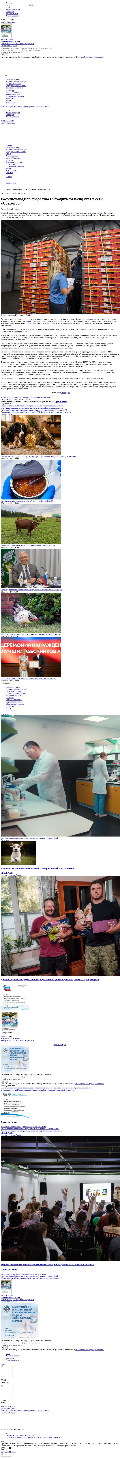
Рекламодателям (12, 16)
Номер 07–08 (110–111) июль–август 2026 (17, 44)
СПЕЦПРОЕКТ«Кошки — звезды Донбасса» (12, 874)
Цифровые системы (13, 84)
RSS (7, 1433)
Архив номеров (12, 14)
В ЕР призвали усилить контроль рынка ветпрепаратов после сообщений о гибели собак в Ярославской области (46, 1088)
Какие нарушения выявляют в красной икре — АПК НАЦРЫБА (27, 501)
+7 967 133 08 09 (7, 121)
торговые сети (36, 397)
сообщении (30, 321)
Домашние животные (14, 88)
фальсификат (48, 397)
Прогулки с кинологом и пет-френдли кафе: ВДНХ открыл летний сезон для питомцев (36, 412)
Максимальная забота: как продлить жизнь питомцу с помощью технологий (31, 1131)
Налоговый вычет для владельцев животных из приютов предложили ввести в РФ (34, 410)
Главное (9, 145)
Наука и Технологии (14, 92)
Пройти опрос (61, 402)
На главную (6, 683)
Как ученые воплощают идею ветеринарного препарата (23, 1127)
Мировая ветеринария (14, 94)
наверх (4, 1364)
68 (7, 55)
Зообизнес (10, 90)
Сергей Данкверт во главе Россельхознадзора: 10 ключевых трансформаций (31, 590)
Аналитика (10, 98)
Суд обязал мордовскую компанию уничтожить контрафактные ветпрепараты (32, 408)
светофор (25, 397)
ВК (69, 393)
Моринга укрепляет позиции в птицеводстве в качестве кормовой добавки (31, 634)
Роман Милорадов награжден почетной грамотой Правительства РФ (28, 679)
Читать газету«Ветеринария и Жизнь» (11, 40)
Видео (8, 100)
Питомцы (5, 840)
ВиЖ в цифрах (11, 171)
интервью (5, 714)
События (9, 173)
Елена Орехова (13, 209)
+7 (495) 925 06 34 (8, 1406)
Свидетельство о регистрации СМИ (20, 1435)
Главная (9, 177)
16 (3, 1081)
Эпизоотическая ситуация (16, 82)
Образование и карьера (15, 96)
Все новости (11, 103)
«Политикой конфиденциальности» (89, 57)
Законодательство (13, 79)
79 (7, 1081)
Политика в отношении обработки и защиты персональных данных (33, 1437)
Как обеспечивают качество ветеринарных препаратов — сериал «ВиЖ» (30, 838)
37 (6, 1347)
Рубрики (10, 3)
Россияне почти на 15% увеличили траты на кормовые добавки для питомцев (32, 406)
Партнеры (10, 12)
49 (3, 55)
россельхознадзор (14, 397)
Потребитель (11, 164)
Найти (31, 5)
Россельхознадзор (13, 10)
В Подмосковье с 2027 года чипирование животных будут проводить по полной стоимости (37, 1090)
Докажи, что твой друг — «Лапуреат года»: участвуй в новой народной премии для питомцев (39, 457)
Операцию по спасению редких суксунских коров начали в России (28, 545)
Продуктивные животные (16, 86)
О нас (8, 7)
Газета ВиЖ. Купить (9, 46)
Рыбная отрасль (12, 156)
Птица (8, 154)
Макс (63, 393)
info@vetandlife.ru (8, 22)
